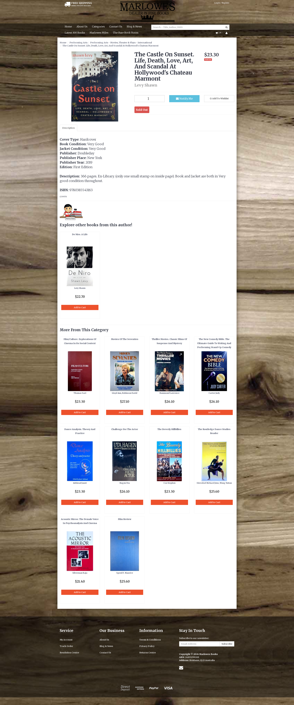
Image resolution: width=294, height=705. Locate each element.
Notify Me (186, 98)
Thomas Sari (80, 393)
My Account (66, 639)
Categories (98, 26)
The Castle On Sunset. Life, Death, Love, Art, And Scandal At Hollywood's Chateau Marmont (110, 45)
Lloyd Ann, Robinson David (124, 393)
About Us (82, 26)
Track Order (66, 646)
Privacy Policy (147, 646)
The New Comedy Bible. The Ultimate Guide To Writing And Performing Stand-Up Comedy (214, 343)
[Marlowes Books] (147, 11)
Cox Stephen (169, 483)
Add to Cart (80, 307)
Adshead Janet (80, 483)
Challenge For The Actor (124, 429)
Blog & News (134, 26)
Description (68, 128)
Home (68, 26)
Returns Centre (147, 652)
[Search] (226, 27)
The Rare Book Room (125, 32)
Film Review (124, 519)
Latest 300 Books (75, 32)
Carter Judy (214, 393)
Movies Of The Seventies (124, 339)
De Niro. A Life (80, 234)
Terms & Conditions (150, 639)
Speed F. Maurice (124, 573)
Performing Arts (78, 42)
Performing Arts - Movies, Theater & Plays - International (121, 42)
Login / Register (221, 3)
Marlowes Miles (99, 32)
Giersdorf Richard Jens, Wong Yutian (214, 483)
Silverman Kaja (79, 573)
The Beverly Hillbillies (169, 429)
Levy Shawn (79, 288)
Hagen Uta (125, 483)
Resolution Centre (69, 652)
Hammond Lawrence (169, 393)
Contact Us (115, 26)
